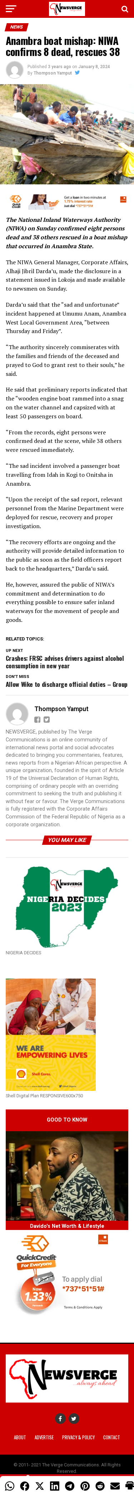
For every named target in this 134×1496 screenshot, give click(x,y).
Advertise (44, 1437)
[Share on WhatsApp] (9, 1486)
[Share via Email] (115, 1486)
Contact (111, 1437)
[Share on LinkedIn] (54, 1486)
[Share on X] (39, 1486)
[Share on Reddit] (100, 1486)
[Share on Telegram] (69, 1486)
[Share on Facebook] (24, 1486)
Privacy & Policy (78, 1437)
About (20, 1437)
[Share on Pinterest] (85, 1486)
